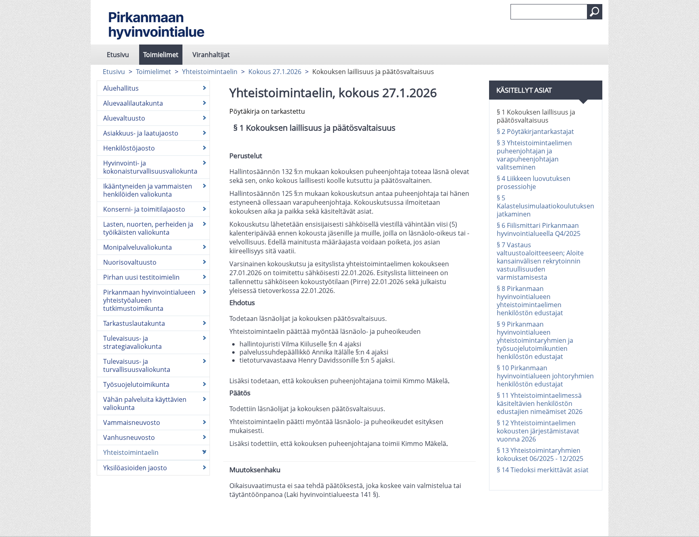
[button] (594, 11)
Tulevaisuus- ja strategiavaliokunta (132, 342)
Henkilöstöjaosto (129, 148)
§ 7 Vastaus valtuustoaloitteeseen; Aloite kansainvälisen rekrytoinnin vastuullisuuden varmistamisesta (540, 261)
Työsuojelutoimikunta (136, 384)
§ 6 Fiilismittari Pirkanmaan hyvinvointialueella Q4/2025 (538, 229)
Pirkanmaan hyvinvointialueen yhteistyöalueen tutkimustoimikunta (149, 300)
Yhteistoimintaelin (209, 71)
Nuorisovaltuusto (130, 262)
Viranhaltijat (211, 54)
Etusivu (118, 54)
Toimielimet (160, 54)
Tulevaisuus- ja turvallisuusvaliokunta (136, 365)
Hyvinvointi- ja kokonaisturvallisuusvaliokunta (150, 167)
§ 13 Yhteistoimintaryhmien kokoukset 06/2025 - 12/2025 (540, 454)
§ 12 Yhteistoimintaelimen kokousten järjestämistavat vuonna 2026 (538, 431)
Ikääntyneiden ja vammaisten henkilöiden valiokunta (147, 190)
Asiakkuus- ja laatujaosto (140, 133)
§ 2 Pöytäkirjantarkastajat (535, 131)
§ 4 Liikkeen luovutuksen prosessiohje (533, 182)
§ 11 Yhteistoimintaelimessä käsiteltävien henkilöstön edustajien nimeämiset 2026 (539, 403)
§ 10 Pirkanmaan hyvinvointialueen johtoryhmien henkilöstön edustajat (545, 376)
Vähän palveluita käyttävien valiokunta (144, 403)
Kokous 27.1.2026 (274, 71)
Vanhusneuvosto (129, 437)
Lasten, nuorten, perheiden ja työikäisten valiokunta (148, 228)
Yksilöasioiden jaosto (135, 467)
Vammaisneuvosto (131, 422)
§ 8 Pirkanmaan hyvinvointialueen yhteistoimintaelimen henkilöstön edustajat (530, 300)
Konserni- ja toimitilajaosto (144, 209)
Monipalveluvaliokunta (137, 247)
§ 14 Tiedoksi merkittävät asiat (543, 470)
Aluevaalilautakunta (133, 103)
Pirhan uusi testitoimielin (141, 277)
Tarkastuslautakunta (134, 323)
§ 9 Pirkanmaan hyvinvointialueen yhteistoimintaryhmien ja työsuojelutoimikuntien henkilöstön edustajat (535, 340)
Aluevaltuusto (124, 118)
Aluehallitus (121, 88)
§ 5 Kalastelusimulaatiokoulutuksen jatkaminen (545, 206)
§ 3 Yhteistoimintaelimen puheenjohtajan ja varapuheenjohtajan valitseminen (534, 155)
